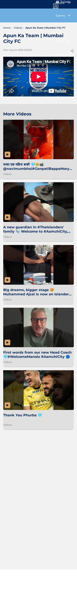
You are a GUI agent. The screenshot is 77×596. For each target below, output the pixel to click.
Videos (7, 174)
